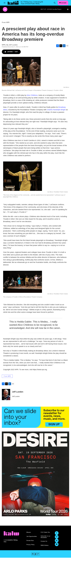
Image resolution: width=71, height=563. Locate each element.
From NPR (5, 22)
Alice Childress (32, 95)
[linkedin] (57, 540)
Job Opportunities (31, 536)
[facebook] (57, 533)
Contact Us (44, 541)
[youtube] (57, 544)
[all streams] (68, 9)
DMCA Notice (44, 545)
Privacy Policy (30, 544)
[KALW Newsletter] (35, 417)
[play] (5, 9)
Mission (28, 532)
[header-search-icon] (54, 3)
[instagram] (57, 537)
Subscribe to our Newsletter (45, 536)
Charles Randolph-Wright (56, 110)
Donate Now (30, 540)
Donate (63, 3)
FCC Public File (45, 532)
